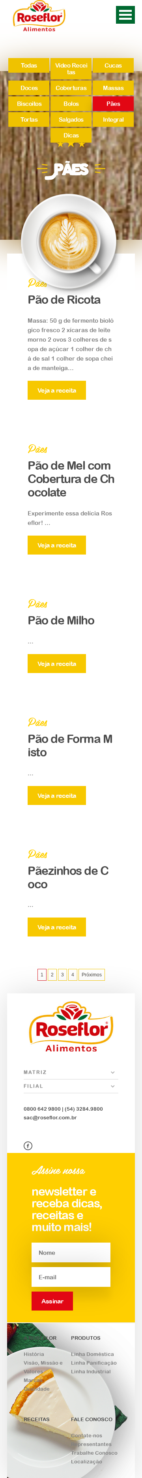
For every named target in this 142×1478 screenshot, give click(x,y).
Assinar (52, 1301)
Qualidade (37, 1389)
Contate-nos (86, 1436)
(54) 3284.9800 (83, 1109)
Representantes (91, 1444)
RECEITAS (37, 1419)
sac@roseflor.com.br (50, 1118)
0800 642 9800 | (44, 1109)
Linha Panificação (94, 1363)
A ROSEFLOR (40, 1338)
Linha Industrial (91, 1372)
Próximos (92, 975)
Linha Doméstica (92, 1354)
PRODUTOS (86, 1338)
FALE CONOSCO (91, 1419)
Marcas (33, 1380)
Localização (86, 1462)
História (34, 1354)
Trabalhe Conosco (94, 1453)
